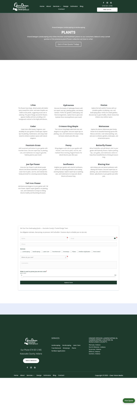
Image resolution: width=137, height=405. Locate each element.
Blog (81, 6)
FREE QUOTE (107, 9)
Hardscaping (66, 345)
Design (65, 6)
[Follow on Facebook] (103, 2)
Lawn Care (76, 345)
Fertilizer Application (58, 351)
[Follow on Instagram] (107, 2)
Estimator (74, 6)
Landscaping (55, 345)
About (48, 6)
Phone (103, 321)
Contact (61, 9)
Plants (74, 348)
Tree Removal (56, 348)
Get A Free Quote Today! (68, 44)
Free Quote (129, 401)
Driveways (66, 348)
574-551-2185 (107, 6)
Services (56, 6)
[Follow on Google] (111, 2)
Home (42, 6)
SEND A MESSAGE (31, 361)
